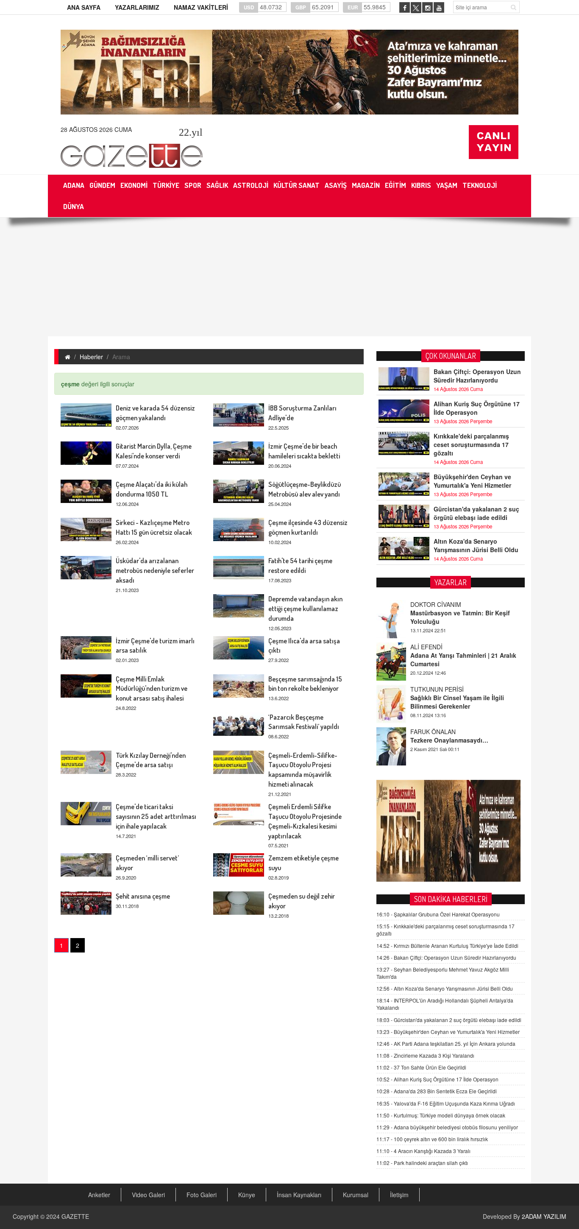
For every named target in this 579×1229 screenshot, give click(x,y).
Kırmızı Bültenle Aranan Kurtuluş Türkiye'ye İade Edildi (447, 945)
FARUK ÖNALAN (433, 731)
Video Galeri (148, 1194)
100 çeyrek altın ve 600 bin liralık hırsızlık (432, 1138)
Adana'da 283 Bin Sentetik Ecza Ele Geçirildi (436, 1091)
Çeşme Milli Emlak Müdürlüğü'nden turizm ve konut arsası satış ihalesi (151, 689)
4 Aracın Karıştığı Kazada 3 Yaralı (423, 1150)
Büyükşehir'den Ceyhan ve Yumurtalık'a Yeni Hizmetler (472, 480)
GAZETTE (75, 1216)
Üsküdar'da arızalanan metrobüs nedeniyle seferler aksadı (155, 570)
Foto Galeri (202, 1194)
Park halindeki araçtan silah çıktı (422, 1162)
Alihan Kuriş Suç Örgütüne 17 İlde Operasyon (477, 407)
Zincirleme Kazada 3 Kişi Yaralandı (425, 1055)
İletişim (399, 1194)
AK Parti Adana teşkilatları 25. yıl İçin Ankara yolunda (445, 1043)
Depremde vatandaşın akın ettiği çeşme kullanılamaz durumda (305, 609)
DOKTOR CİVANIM (435, 604)
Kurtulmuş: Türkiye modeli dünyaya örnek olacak (440, 1115)
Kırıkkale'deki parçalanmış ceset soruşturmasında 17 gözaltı (471, 444)
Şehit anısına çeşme (143, 896)
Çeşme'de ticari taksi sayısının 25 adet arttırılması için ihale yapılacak (156, 816)
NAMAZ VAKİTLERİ (201, 7)
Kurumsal (355, 1194)
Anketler (99, 1194)
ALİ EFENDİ (426, 646)
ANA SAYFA (83, 7)
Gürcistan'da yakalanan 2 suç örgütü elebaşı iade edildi (476, 513)
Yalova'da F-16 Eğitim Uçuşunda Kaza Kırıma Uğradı (445, 1103)
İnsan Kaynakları (299, 1194)
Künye (246, 1194)
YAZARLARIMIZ (137, 7)
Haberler (91, 356)
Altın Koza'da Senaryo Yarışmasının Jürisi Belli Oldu (476, 545)
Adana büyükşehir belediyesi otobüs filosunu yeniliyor (447, 1127)
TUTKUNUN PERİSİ (437, 689)
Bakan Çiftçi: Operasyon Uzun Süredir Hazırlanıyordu (477, 375)
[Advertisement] (289, 277)
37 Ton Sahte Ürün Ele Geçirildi (421, 1067)
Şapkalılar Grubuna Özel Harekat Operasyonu (438, 914)
